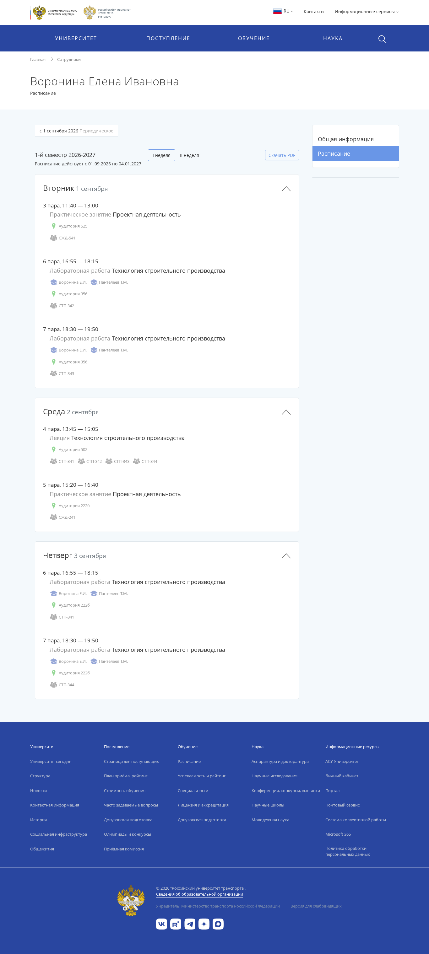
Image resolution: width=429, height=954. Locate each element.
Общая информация (346, 139)
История (38, 820)
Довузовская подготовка (128, 820)
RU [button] (286, 11)
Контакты (314, 11)
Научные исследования (274, 776)
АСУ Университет (342, 761)
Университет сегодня (50, 761)
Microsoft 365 (338, 834)
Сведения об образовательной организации (199, 894)
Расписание (334, 153)
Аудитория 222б (74, 505)
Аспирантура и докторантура (280, 761)
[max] (218, 924)
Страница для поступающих (131, 761)
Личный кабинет (341, 776)
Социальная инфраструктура (58, 834)
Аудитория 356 (73, 294)
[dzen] (203, 924)
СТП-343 (66, 373)
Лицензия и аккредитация (203, 805)
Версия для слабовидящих (316, 906)
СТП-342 (66, 305)
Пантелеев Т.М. (113, 282)
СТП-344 (149, 461)
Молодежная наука (270, 820)
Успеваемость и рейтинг (202, 776)
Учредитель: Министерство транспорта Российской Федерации (218, 906)
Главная (38, 59)
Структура (40, 776)
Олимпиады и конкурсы (127, 834)
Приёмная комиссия (124, 849)
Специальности (193, 790)
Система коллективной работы (355, 820)
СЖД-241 (67, 517)
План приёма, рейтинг (126, 776)
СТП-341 (66, 461)
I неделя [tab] (162, 155)
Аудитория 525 (73, 226)
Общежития (42, 849)
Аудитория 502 (73, 449)
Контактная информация (54, 805)
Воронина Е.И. (73, 282)
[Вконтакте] (161, 924)
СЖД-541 (67, 238)
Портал (332, 790)
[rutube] (175, 924)
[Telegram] (189, 924)
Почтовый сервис (342, 805)
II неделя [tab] (189, 155)
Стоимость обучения (124, 790)
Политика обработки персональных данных (347, 851)
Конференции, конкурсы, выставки (286, 790)
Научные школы (268, 805)
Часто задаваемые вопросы (131, 805)
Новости (38, 790)
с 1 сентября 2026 (76, 131)
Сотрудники (69, 59)
